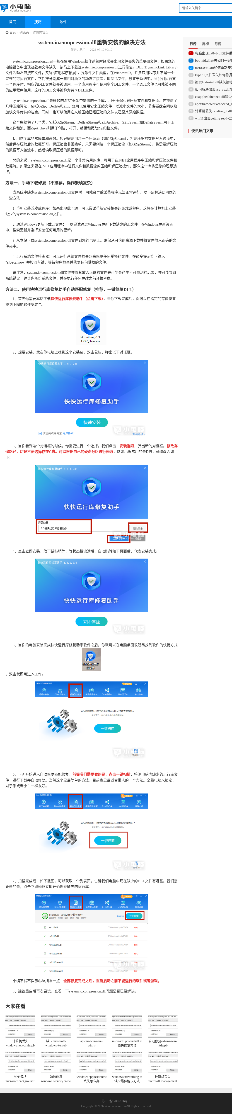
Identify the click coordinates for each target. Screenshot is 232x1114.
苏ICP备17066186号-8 (116, 1101)
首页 (12, 22)
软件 (63, 22)
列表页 (24, 32)
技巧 (37, 22)
